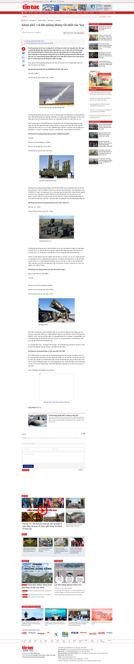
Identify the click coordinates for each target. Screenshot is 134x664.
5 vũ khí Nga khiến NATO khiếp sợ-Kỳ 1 (34, 41)
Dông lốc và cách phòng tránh (62, 588)
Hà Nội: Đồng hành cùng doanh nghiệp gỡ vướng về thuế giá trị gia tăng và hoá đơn (31, 623)
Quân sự (25, 20)
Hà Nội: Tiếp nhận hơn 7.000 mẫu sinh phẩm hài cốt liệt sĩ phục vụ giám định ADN (76, 550)
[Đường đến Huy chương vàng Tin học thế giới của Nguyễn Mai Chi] (75, 503)
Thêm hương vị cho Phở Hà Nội (33, 597)
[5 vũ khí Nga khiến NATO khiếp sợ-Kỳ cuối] (37, 420)
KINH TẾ (36, 12)
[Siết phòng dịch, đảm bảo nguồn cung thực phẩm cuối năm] (75, 517)
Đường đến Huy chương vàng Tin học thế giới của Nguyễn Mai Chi (74, 510)
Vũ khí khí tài (58, 20)
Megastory (24, 584)
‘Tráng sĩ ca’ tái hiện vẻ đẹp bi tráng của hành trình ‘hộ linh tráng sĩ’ (29, 549)
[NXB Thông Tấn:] (49, 634)
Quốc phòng (50, 20)
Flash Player (52, 402)
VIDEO (114, 12)
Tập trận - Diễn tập (42, 20)
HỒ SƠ (68, 12)
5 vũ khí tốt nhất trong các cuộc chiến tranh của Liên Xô (38, 43)
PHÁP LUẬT (46, 12)
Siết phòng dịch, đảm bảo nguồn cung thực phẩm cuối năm (74, 525)
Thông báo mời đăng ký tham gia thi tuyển (102, 622)
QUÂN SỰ (74, 12)
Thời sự (26, 12)
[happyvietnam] (40, 633)
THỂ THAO (63, 12)
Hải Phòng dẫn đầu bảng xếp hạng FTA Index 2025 (68, 594)
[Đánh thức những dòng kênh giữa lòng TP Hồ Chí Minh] (37, 573)
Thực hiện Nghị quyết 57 (105, 12)
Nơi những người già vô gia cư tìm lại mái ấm (37, 594)
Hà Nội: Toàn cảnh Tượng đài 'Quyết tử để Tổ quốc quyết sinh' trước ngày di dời (61, 550)
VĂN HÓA (52, 12)
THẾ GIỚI (31, 12)
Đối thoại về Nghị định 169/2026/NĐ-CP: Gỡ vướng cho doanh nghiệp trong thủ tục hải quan (78, 623)
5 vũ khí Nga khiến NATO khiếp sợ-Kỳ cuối (63, 415)
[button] (83, 543)
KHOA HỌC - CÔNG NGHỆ (82, 12)
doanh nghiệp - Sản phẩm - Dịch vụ (31, 606)
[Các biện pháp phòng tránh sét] (69, 573)
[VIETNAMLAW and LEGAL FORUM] (33, 634)
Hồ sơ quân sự (32, 20)
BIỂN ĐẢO (92, 12)
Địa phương (103, 641)
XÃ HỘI (41, 12)
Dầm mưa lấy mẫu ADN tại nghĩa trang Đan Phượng (45, 549)
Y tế (96, 12)
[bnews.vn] (58, 634)
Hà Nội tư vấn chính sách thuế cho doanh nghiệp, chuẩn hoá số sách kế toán (55, 623)
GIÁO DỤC (58, 12)
